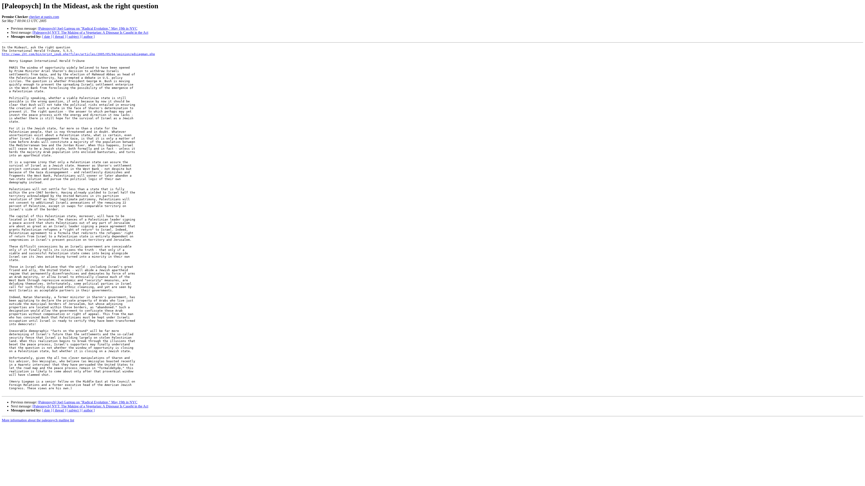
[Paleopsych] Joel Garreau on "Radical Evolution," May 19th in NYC (87, 28)
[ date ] (47, 36)
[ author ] (88, 36)
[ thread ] (59, 36)
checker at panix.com (44, 17)
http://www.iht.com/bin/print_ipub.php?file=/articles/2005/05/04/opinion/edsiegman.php (78, 54)
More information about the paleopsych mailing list (38, 420)
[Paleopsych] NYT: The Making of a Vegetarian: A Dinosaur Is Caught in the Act (90, 32)
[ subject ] (74, 36)
